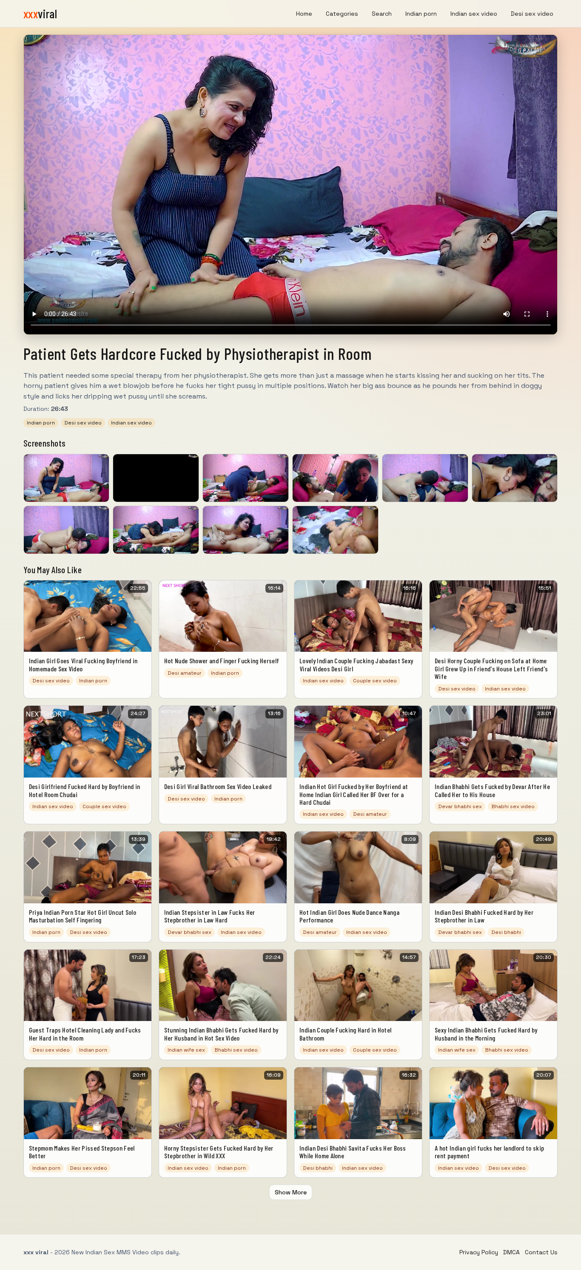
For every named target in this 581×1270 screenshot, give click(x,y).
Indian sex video (473, 13)
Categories (342, 13)
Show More (291, 1192)
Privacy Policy (478, 1252)
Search (382, 13)
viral (40, 14)
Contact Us (541, 1252)
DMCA (511, 1252)
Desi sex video (532, 13)
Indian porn (421, 13)
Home (304, 13)
